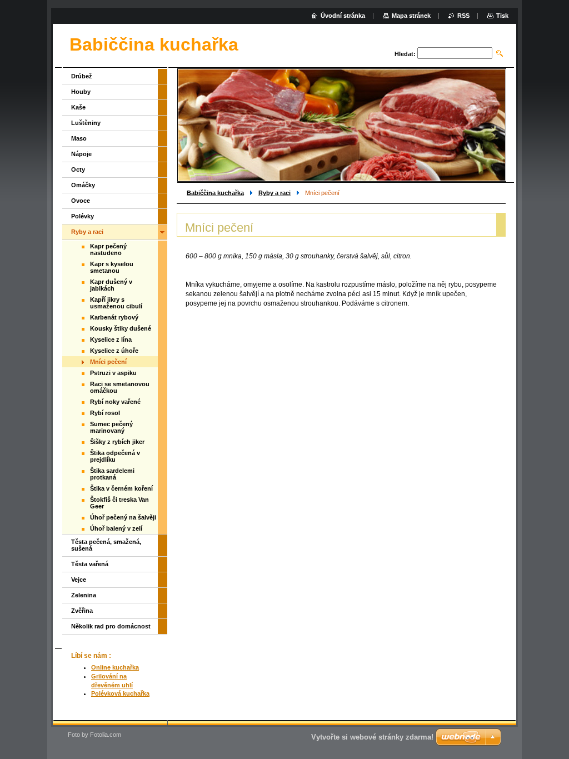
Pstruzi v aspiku (113, 372)
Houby (81, 91)
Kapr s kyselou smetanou (111, 267)
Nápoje (81, 154)
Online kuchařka (115, 667)
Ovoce (80, 200)
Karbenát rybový (114, 317)
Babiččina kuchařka (215, 192)
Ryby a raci (274, 192)
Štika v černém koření (121, 488)
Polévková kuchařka (120, 693)
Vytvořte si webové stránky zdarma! (372, 737)
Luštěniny (86, 122)
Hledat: (405, 54)
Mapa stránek (411, 15)
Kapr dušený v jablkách (111, 285)
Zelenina (83, 595)
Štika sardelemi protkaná (112, 474)
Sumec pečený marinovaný (111, 427)
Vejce (78, 579)
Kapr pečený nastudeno (108, 249)
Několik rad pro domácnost (111, 626)
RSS (463, 15)
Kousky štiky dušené (120, 328)
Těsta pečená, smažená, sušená (106, 545)
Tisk (502, 15)
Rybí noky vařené (115, 401)
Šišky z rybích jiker (117, 441)
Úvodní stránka (343, 15)
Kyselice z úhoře (114, 350)
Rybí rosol (105, 413)
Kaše (78, 107)
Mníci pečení (108, 361)
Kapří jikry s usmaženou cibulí (116, 302)
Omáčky (83, 185)
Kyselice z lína (111, 339)
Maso (79, 138)
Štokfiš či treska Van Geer (119, 503)
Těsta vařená (89, 564)
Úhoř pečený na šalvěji (123, 517)
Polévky (82, 216)
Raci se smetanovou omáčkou (119, 387)
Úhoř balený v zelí (116, 528)
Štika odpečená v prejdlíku (115, 456)
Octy (78, 169)
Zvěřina (82, 610)
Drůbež (81, 76)
